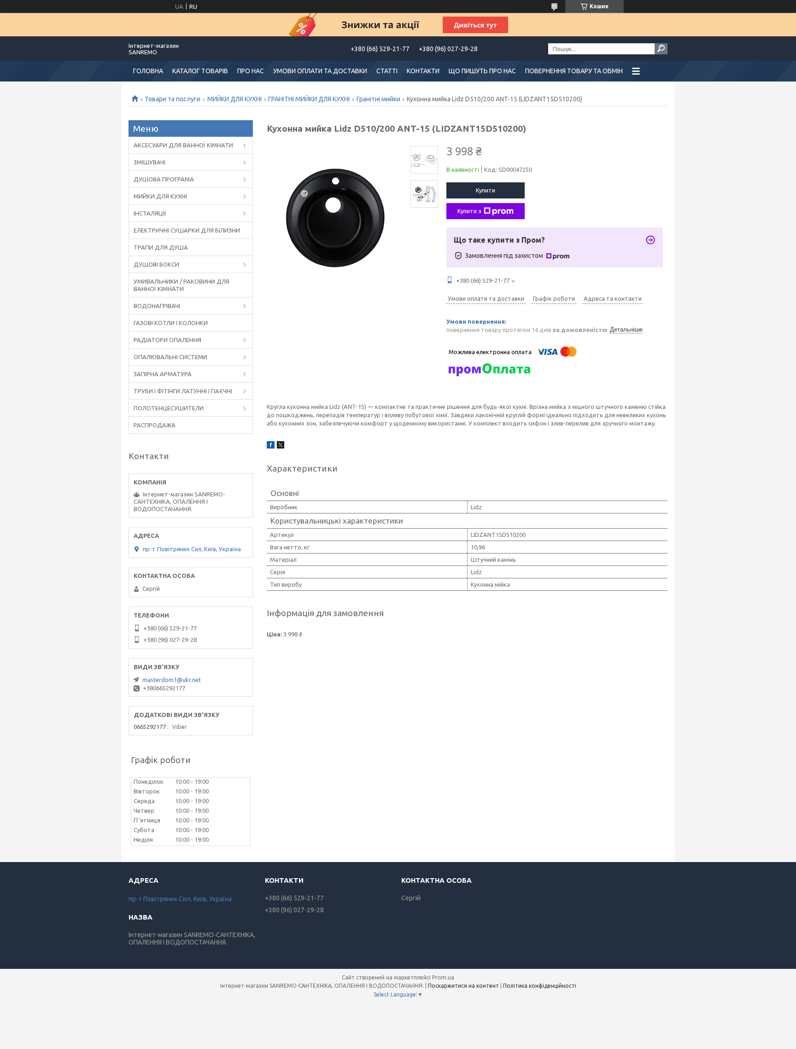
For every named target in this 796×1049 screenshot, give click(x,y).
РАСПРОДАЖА (155, 425)
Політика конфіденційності (539, 986)
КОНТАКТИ (423, 71)
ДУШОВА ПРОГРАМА (164, 179)
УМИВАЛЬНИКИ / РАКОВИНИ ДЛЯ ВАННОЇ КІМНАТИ (181, 285)
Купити (485, 190)
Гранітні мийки (378, 99)
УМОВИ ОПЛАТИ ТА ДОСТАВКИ (320, 71)
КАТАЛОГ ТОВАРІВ (200, 71)
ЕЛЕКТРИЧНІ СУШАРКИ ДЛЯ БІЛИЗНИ (187, 230)
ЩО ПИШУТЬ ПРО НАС (482, 71)
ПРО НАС (250, 71)
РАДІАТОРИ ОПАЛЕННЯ (167, 340)
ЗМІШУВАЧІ (149, 162)
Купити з (469, 211)
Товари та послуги (172, 99)
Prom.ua (443, 977)
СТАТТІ (387, 71)
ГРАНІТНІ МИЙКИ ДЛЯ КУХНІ (309, 99)
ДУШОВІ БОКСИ (156, 264)
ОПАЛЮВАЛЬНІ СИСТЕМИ (170, 357)
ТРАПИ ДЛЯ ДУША (161, 247)
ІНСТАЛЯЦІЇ (150, 213)
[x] (280, 446)
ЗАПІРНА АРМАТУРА (163, 374)
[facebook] (271, 446)
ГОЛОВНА (148, 71)
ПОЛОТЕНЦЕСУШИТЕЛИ (169, 408)
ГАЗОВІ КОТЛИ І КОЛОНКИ (171, 323)
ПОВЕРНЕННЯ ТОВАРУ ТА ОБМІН (574, 71)
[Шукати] (661, 48)
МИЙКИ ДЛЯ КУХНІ (234, 99)
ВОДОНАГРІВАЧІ (157, 306)
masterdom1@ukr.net (171, 679)
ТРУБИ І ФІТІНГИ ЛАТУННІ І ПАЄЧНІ (183, 391)
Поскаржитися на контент (463, 986)
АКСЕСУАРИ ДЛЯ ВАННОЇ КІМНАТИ (183, 145)
